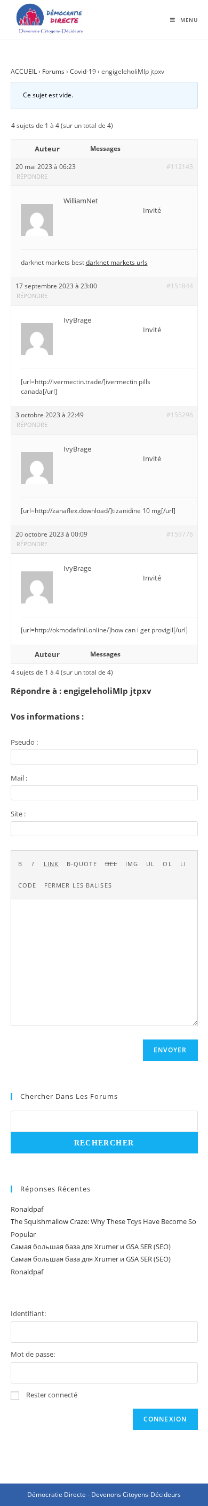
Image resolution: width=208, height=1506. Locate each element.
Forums (53, 71)
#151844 (179, 286)
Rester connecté (51, 1395)
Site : (18, 814)
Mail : (19, 778)
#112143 (179, 166)
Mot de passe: (33, 1354)
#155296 (179, 414)
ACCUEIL (24, 71)
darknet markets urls (117, 262)
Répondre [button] (32, 176)
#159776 (179, 534)
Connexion (165, 1419)
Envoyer (170, 1049)
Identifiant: (28, 1313)
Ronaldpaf (27, 1209)
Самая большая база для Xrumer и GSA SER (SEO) (91, 1246)
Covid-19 (83, 71)
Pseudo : (24, 742)
